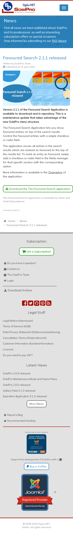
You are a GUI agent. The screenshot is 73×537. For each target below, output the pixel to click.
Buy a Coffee (37, 466)
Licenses (8, 349)
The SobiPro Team (18, 274)
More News (36, 404)
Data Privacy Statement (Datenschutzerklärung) (31, 332)
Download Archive (20, 290)
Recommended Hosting (21, 420)
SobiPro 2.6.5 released (16, 384)
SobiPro (16, 210)
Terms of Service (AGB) (17, 326)
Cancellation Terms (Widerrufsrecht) (25, 337)
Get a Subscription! (38, 251)
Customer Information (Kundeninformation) (28, 343)
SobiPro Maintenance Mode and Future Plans (30, 379)
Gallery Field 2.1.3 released (19, 390)
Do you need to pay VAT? (18, 355)
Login (10, 280)
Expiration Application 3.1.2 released (25, 396)
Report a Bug (15, 414)
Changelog (55, 172)
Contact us (13, 268)
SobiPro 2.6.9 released (16, 373)
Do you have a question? (21, 263)
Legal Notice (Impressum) (18, 320)
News (10, 20)
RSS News (59, 41)
